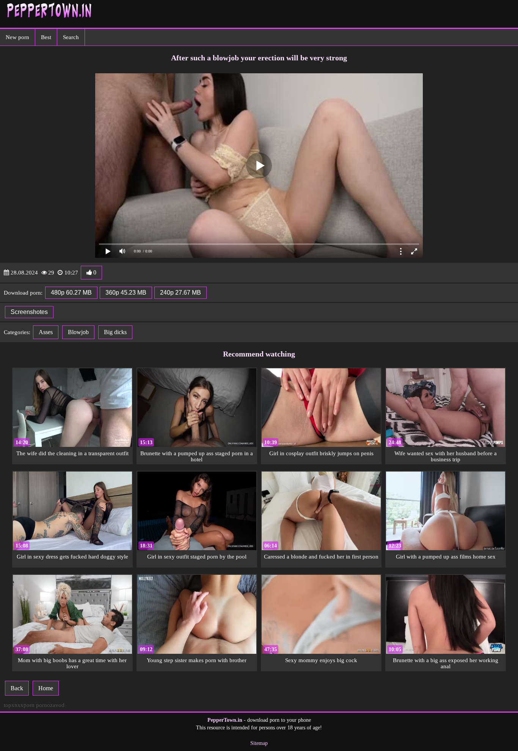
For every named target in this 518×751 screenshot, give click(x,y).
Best (46, 37)
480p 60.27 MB (71, 292)
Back (17, 688)
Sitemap (259, 743)
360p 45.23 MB (125, 292)
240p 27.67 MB (180, 292)
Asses (46, 332)
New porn (17, 37)
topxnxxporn (19, 705)
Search (71, 37)
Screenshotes (29, 312)
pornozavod (50, 705)
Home (45, 688)
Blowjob (78, 332)
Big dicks (115, 332)
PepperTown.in (224, 720)
